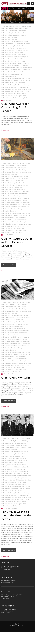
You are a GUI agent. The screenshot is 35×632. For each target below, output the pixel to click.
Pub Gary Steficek (19, 54)
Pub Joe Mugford (22, 63)
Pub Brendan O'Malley (9, 41)
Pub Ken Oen (6, 74)
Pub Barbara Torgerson (9, 39)
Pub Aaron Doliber (25, 26)
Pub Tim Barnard (7, 93)
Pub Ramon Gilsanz (21, 85)
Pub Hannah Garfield (8, 57)
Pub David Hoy (6, 52)
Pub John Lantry (22, 65)
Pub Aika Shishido (7, 31)
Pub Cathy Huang (7, 46)
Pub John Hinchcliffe (8, 65)
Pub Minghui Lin (24, 78)
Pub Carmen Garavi (7, 44)
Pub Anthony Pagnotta (9, 37)
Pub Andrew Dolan (19, 35)
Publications (19, 98)
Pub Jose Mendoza (26, 67)
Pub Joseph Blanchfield (22, 70)
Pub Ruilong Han (22, 87)
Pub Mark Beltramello (8, 76)
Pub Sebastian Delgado (9, 89)
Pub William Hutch (7, 98)
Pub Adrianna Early (21, 28)
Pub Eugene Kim (7, 54)
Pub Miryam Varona (8, 80)
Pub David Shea (17, 52)
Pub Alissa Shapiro (7, 33)
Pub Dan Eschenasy (8, 48)
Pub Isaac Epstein (22, 57)
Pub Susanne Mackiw (8, 91)
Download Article (9, 265)
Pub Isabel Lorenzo (8, 59)
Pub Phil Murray (20, 83)
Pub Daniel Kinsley (21, 50)
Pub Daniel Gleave (7, 50)
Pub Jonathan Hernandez (10, 67)
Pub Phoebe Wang (7, 85)
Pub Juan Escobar (7, 72)
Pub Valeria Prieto (20, 93)
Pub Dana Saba (21, 48)
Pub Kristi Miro (16, 74)
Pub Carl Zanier (22, 41)
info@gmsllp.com (18, 624)
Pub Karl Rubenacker (21, 72)
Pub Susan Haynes (24, 89)
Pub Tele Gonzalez (23, 91)
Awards (5, 26)
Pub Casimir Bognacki (22, 44)
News (16, 26)
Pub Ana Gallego (7, 35)
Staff (25, 98)
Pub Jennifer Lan (7, 61)
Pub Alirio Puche (20, 31)
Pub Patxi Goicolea (7, 83)
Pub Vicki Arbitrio (7, 96)
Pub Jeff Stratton (21, 59)
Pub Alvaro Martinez (22, 33)
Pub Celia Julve (19, 46)
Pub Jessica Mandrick (8, 63)
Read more (5, 130)
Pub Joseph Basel (7, 70)
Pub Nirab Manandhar (22, 80)
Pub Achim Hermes (8, 28)
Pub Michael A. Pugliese (9, 78)
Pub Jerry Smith (19, 61)
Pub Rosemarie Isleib (8, 87)
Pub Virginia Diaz (20, 96)
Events (11, 26)
